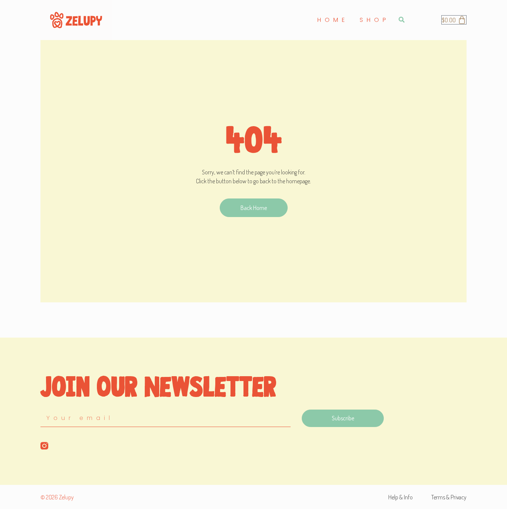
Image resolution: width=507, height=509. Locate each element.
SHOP (375, 20)
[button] (401, 20)
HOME (333, 20)
